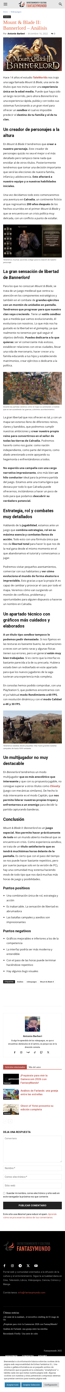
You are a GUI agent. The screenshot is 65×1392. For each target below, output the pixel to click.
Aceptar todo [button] (13, 1385)
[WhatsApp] (28, 1000)
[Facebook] (6, 1000)
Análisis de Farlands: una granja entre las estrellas (25, 1329)
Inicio (5, 11)
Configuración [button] (50, 1385)
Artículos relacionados (15, 1067)
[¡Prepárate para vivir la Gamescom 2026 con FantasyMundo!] (11, 1079)
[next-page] (10, 1121)
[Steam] (29, 1052)
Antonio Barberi (16, 33)
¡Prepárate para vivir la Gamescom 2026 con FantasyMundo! (34, 1079)
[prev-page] (5, 1121)
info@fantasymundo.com (31, 1292)
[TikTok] (36, 1052)
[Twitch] (42, 1052)
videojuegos (32, 981)
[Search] (60, 4)
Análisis (7, 17)
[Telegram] (35, 1000)
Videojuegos (16, 11)
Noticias (7, 1083)
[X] (13, 1000)
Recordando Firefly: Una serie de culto (20, 1334)
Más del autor (35, 1067)
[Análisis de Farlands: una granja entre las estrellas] (11, 1094)
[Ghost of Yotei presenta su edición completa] (11, 1109)
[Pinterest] (21, 1000)
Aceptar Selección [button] (31, 1385)
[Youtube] (36, 1266)
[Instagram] (22, 1052)
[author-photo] (32, 1031)
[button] (5, 4)
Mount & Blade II (47, 981)
